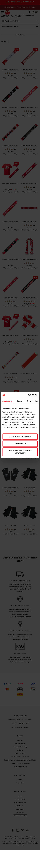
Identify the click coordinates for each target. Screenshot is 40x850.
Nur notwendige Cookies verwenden (20, 452)
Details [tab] (19, 401)
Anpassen (18, 443)
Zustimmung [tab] (7, 401)
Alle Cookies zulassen (20, 436)
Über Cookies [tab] (32, 401)
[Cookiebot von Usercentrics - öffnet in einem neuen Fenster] (28, 395)
